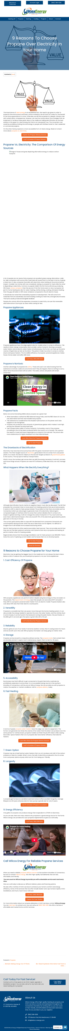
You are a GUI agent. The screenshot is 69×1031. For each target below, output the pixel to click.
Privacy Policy (31, 1027)
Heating (28, 19)
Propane (20, 19)
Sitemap (48, 1027)
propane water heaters (23, 729)
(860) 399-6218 (44, 905)
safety (30, 367)
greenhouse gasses (58, 455)
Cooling (35, 19)
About (51, 19)
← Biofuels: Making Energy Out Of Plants (16, 964)
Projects (43, 19)
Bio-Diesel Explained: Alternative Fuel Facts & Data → (51, 965)
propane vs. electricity (19, 131)
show (13, 74)
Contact (58, 19)
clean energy (20, 112)
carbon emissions (16, 288)
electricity (30, 453)
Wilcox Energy (20, 875)
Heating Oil (11, 19)
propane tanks (48, 638)
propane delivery (42, 687)
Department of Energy (22, 600)
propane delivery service (28, 873)
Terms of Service (40, 1027)
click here (12, 905)
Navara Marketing (34, 1029)
